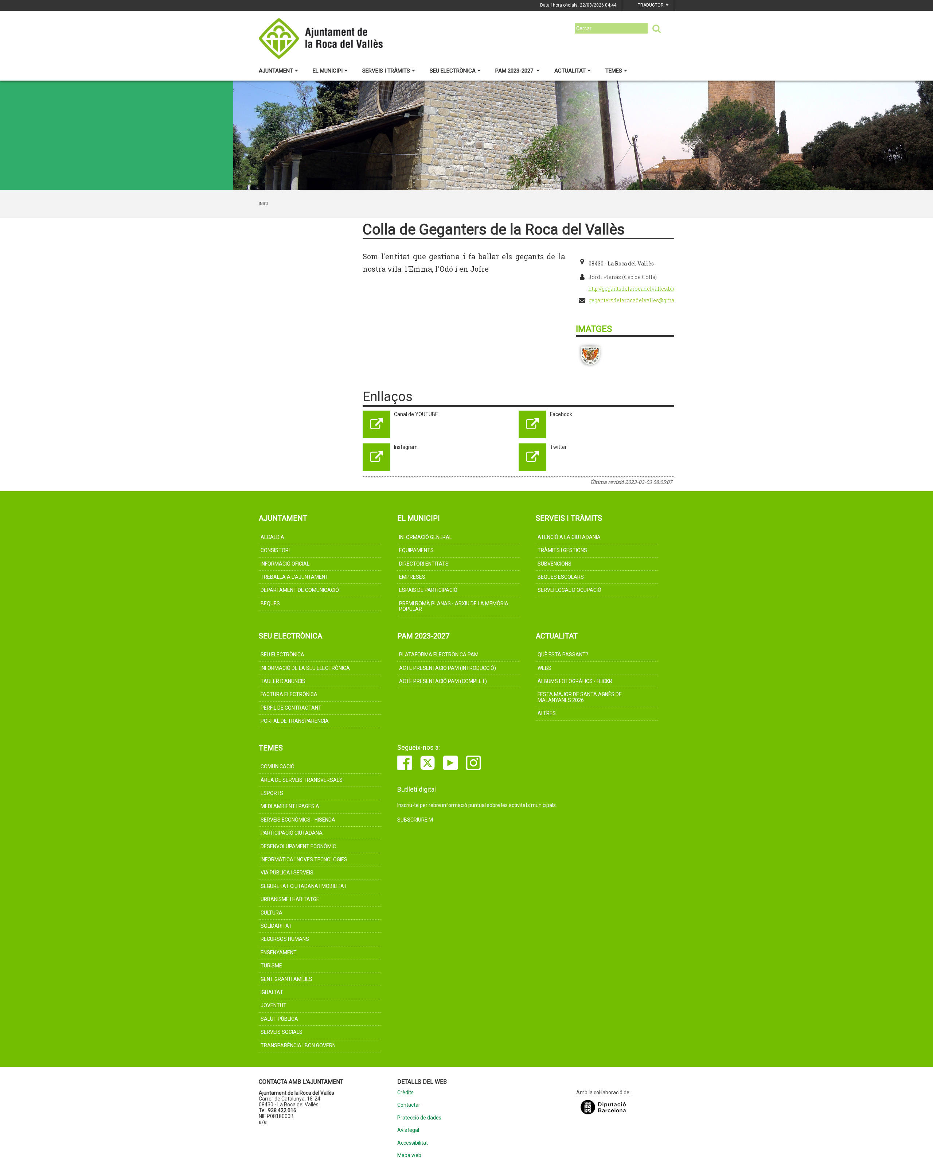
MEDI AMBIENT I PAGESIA (290, 806)
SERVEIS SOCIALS (281, 1032)
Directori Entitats (424, 564)
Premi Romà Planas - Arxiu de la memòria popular (453, 606)
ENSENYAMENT (279, 952)
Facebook (561, 414)
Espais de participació (428, 590)
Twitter (558, 447)
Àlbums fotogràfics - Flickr (575, 681)
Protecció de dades (419, 1118)
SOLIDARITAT (276, 926)
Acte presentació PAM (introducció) (447, 668)
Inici (263, 203)
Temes (613, 70)
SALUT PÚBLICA (279, 1019)
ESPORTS (272, 793)
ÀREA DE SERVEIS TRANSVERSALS (302, 780)
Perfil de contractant (291, 708)
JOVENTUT (273, 1005)
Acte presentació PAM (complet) (443, 681)
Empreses (412, 577)
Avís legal (408, 1130)
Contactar (408, 1105)
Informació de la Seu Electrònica (305, 668)
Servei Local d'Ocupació (569, 590)
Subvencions (554, 564)
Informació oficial (285, 564)
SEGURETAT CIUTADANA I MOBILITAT (304, 886)
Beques (270, 603)
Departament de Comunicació (300, 590)
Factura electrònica (289, 694)
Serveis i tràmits (386, 70)
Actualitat (570, 70)
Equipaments (416, 550)
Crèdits (405, 1092)
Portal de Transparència (295, 721)
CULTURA (271, 913)
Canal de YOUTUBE (416, 414)
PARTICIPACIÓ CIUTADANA (292, 833)
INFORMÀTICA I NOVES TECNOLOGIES (304, 859)
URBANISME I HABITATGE (290, 899)
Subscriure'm (415, 820)
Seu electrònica (453, 70)
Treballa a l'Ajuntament (294, 577)
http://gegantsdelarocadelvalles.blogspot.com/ (646, 288)
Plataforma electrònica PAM (439, 654)
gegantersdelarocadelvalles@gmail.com (639, 300)
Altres (547, 713)
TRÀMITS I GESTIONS (562, 550)
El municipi (328, 70)
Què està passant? (563, 654)
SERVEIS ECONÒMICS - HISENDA (298, 820)
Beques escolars (561, 577)
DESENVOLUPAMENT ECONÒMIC (298, 846)
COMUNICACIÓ (277, 766)
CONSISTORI (275, 550)
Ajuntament (276, 70)
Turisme (271, 966)
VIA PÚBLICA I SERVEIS (287, 873)
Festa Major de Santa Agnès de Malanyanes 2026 (580, 697)
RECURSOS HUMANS (285, 939)
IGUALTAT (272, 992)
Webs (544, 668)
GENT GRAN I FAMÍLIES (286, 979)
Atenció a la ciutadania (569, 537)
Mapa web (409, 1155)
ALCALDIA (272, 537)
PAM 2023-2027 (515, 70)
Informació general (425, 537)
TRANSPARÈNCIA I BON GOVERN (298, 1045)
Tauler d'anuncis (283, 681)
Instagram (406, 447)
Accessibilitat (412, 1143)
